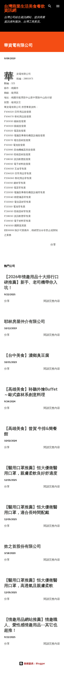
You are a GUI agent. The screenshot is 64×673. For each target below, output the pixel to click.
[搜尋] (50, 6)
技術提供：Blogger (34, 663)
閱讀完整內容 (52, 300)
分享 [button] (53, 244)
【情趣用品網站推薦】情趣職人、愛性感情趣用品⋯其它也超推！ (30, 625)
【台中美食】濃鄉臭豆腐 (26, 355)
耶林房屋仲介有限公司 (24, 321)
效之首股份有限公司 (22, 546)
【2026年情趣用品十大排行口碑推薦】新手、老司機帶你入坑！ (31, 282)
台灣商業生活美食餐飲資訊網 (24, 8)
